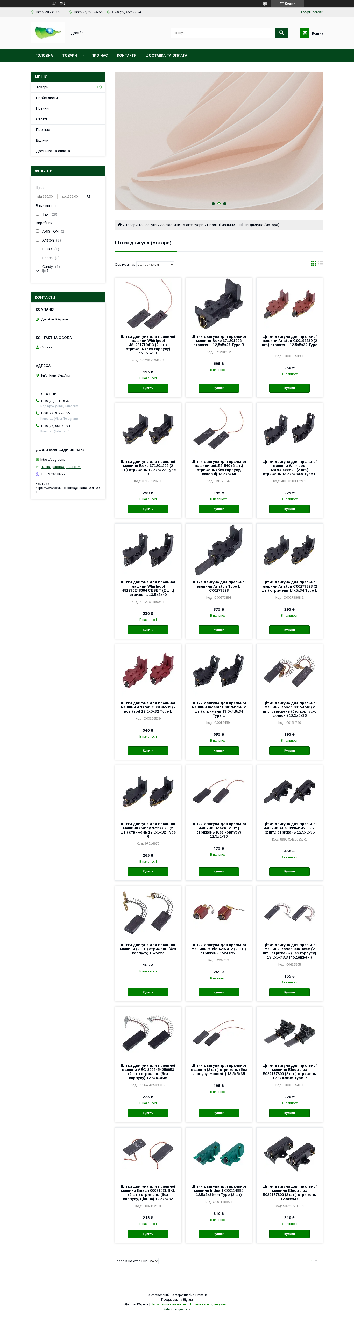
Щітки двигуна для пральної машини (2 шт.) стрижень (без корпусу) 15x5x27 (148, 949)
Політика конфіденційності (210, 1304)
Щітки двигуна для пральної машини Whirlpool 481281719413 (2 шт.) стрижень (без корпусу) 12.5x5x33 (148, 344)
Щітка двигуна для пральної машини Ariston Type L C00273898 (219, 586)
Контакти (127, 55)
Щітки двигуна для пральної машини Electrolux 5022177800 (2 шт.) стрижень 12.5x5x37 (289, 1192)
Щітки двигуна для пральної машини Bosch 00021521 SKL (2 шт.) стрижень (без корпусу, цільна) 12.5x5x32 (148, 1192)
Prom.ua (201, 1295)
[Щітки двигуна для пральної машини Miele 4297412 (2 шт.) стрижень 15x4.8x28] (219, 912)
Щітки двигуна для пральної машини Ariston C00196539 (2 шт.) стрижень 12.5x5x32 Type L (289, 342)
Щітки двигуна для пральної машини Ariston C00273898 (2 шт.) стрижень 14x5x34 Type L (289, 586)
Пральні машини (221, 225)
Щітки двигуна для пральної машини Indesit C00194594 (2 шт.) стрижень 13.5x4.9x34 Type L (219, 709)
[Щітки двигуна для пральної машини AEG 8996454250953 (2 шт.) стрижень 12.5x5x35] (290, 791)
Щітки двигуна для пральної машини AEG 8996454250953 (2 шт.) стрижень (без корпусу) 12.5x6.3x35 (148, 1071)
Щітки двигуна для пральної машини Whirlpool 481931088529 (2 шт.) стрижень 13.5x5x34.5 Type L (289, 467)
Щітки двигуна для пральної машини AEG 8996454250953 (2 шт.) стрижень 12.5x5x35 (289, 828)
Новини (42, 108)
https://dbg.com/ (52, 459)
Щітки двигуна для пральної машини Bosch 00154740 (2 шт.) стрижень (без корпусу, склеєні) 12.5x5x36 (289, 709)
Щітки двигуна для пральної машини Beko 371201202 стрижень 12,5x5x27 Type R (219, 340)
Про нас (99, 55)
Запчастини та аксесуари (181, 225)
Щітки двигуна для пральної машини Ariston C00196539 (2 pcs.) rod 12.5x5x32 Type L (148, 707)
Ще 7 (44, 271)
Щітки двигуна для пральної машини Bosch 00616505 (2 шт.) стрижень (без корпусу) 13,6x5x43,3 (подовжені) (289, 951)
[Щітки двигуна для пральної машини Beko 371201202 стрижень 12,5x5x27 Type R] (219, 304)
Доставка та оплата (166, 55)
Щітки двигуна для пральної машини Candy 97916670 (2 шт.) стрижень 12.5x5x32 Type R (148, 830)
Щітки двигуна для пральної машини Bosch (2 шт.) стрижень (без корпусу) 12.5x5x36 (219, 830)
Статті (41, 119)
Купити (148, 388)
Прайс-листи (47, 98)
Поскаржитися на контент (169, 1304)
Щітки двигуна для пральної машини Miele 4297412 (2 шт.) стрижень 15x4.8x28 (219, 949)
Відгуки (42, 140)
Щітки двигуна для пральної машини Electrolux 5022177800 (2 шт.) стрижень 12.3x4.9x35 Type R (289, 1071)
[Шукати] (281, 33)
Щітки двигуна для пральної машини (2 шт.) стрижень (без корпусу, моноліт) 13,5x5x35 (219, 1069)
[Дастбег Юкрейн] (48, 42)
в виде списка (320, 264)
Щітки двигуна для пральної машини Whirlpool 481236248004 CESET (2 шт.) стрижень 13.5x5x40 (148, 588)
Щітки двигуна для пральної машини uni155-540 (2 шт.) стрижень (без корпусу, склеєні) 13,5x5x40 (219, 467)
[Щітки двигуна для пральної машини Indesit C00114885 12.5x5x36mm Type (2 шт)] (219, 1154)
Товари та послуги (141, 225)
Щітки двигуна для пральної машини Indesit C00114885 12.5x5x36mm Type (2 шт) (219, 1190)
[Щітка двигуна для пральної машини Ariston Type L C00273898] (219, 549)
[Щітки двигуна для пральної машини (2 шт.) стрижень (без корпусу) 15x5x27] (148, 912)
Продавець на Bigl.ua (177, 1300)
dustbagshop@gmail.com (61, 467)
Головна (44, 55)
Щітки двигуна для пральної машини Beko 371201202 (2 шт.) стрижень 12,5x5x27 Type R (148, 467)
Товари (69, 55)
